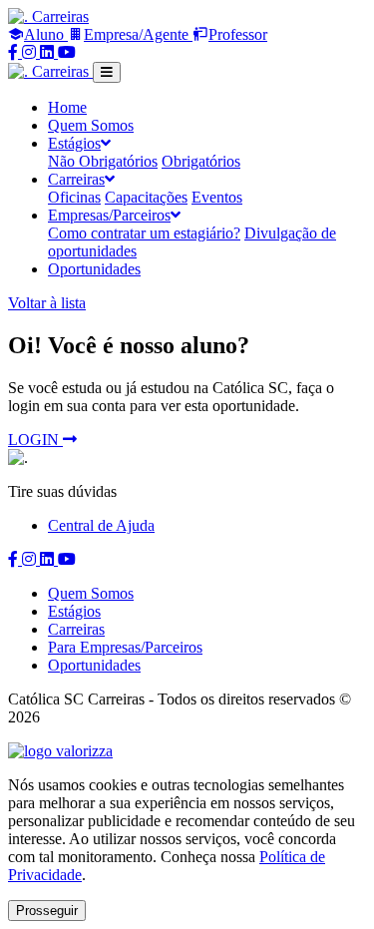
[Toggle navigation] (107, 72)
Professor (237, 34)
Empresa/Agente (138, 34)
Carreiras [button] (76, 179)
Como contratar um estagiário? (144, 233)
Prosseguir (47, 910)
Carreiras (76, 629)
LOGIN (35, 439)
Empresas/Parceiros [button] (109, 215)
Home (67, 107)
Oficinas (74, 197)
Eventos (216, 197)
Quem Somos (91, 125)
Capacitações (146, 197)
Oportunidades (94, 268)
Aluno (46, 34)
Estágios (74, 611)
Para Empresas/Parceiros (125, 647)
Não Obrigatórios (103, 161)
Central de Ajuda (101, 525)
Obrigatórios (201, 161)
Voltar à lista (47, 302)
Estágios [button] (74, 143)
